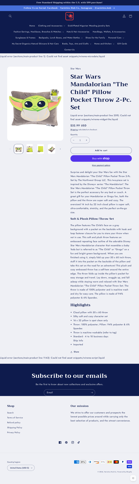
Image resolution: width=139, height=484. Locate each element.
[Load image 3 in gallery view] (40, 149)
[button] (10, 16)
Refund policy (13, 422)
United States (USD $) (19, 467)
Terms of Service (15, 417)
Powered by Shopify (124, 472)
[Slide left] (10, 149)
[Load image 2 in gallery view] (29, 149)
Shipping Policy (14, 427)
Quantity (74, 134)
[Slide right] (60, 149)
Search (10, 412)
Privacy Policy (13, 432)
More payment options (101, 165)
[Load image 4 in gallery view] (51, 149)
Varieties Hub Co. (110, 472)
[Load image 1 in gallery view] (18, 149)
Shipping (74, 129)
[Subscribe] (92, 392)
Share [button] (76, 351)
